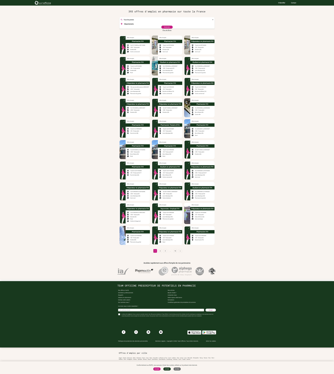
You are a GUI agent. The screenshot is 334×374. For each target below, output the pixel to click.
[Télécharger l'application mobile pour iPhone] (194, 332)
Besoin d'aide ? (172, 293)
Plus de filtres (167, 30)
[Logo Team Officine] (45, 3)
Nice (209, 358)
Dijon (151, 358)
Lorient (181, 358)
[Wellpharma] (191, 271)
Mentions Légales (160, 341)
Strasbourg (169, 359)
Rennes (145, 359)
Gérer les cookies (211, 341)
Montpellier (196, 358)
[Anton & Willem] (155, 271)
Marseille (190, 358)
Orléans (121, 359)
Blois (134, 358)
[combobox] (167, 24)
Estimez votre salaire (124, 300)
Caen (147, 358)
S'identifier (281, 3)
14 (175, 251)
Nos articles (171, 290)
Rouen (149, 359)
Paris (125, 359)
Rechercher (167, 27)
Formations (171, 300)
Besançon (129, 358)
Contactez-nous (172, 295)
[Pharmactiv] (136, 271)
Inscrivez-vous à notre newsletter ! (128, 306)
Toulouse (175, 359)
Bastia (124, 358)
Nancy (201, 358)
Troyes (184, 359)
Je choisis (167, 369)
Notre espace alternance (175, 297)
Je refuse (177, 369)
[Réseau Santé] (209, 271)
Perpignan (129, 359)
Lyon (185, 358)
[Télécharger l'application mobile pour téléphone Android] (209, 332)
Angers (120, 358)
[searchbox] (169, 24)
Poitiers (135, 359)
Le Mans (174, 358)
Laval (169, 358)
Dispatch (120, 295)
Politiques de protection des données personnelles (133, 341)
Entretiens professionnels (125, 293)
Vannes (188, 359)
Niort (213, 358)
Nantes (205, 358)
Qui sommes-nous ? (124, 302)
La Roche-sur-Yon (163, 358)
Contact (293, 3)
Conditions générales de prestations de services (182, 302)
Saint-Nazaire (162, 359)
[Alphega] (174, 271)
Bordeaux (139, 358)
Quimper (140, 359)
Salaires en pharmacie (124, 297)
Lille (178, 358)
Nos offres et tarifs (123, 290)
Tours (179, 359)
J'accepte (157, 369)
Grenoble (155, 358)
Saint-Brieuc (155, 359)
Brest (143, 358)
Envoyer (211, 310)
